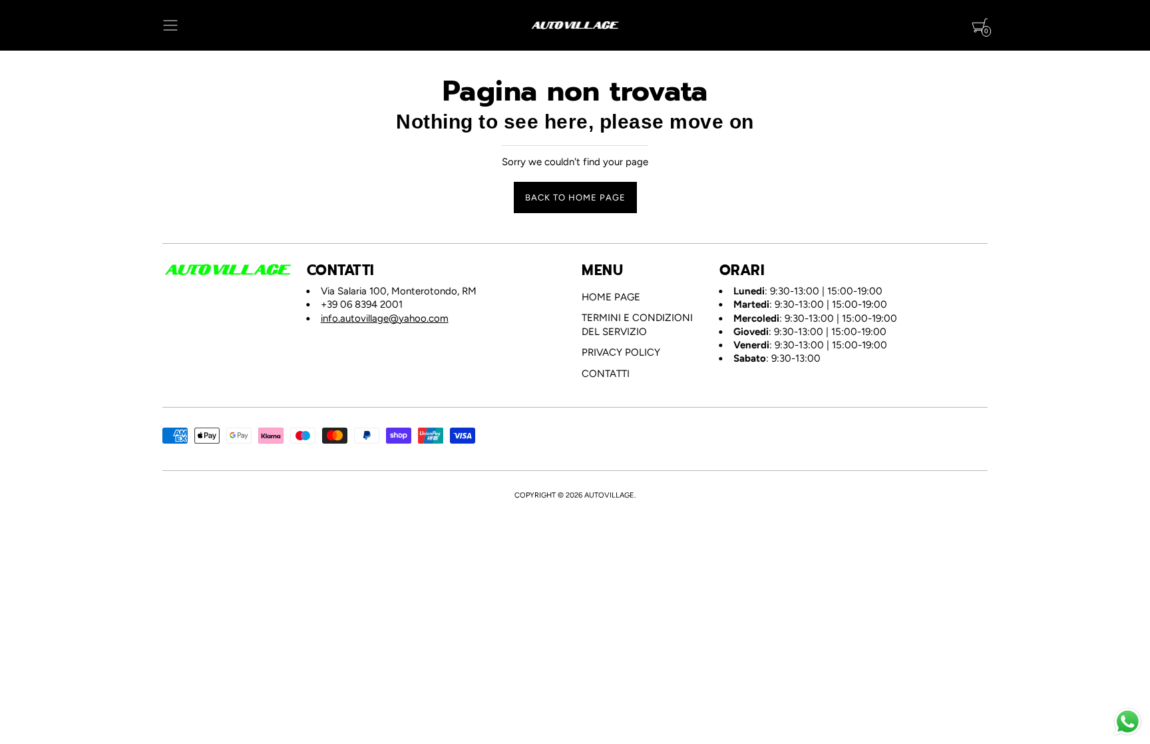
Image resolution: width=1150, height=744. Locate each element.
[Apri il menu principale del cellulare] (170, 25)
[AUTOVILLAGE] (575, 25)
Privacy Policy (621, 352)
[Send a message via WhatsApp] (1127, 721)
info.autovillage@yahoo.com (385, 318)
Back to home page (575, 197)
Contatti (606, 374)
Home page (611, 297)
